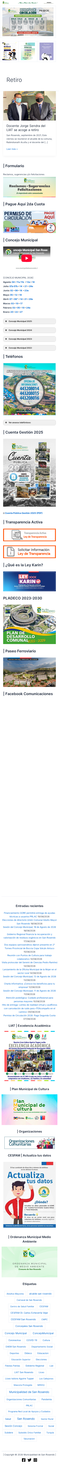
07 (10, 299)
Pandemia (47, 1399)
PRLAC (29, 1405)
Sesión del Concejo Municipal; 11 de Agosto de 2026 (29, 990)
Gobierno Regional (34, 1365)
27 (21, 312)
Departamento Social (42, 1346)
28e (31, 286)
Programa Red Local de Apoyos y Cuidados (29, 1411)
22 (16, 312)
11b (22, 282)
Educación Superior (21, 1359)
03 (12, 303)
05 (11, 295)
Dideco (28, 1353)
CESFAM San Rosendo (23, 1319)
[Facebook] (24, 1460)
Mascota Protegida (23, 1385)
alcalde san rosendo (40, 1293)
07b (16, 286)
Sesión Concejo (13, 1426)
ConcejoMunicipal (43, 1333)
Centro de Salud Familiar (22, 1306)
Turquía (50, 1432)
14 (21, 286)
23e (27, 290)
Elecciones (41, 1359)
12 (16, 295)
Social (51, 1426)
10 (17, 303)
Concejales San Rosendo (29, 1326)
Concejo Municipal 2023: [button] (20, 339)
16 (21, 290)
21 (26, 286)
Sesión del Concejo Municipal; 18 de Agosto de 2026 (29, 927)
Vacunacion (29, 1438)
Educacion (42, 1353)
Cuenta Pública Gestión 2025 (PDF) (24, 513)
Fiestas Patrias (12, 1365)
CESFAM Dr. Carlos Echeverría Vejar (29, 1312)
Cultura (46, 1340)
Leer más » (12, 149)
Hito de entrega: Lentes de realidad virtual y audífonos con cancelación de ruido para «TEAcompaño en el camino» (29, 1008)
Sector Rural (47, 1419)
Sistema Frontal (35, 1426)
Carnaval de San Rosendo (29, 1300)
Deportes (14, 1353)
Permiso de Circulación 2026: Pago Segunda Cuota (29, 1015)
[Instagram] (35, 1460)
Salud (8, 1419)
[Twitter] (29, 1460)
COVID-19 (31, 1340)
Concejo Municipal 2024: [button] (20, 330)
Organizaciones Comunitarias (21, 1399)
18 (33, 282)
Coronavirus (14, 1340)
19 (20, 295)
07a (11, 286)
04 (13, 282)
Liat (51, 1365)
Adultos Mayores (15, 1293)
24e (28, 307)
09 (16, 290)
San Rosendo (26, 1418)
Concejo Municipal (16, 1333)
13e (28, 282)
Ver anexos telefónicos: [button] (20, 422)
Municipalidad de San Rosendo (29, 1392)
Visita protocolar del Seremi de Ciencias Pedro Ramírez (29, 962)
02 (11, 290)
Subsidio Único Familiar (29, 1432)
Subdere (9, 1432)
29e (31, 299)
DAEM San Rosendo (16, 1346)
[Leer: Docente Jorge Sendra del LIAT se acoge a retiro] (29, 105)
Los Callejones (46, 1378)
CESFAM (43, 1306)
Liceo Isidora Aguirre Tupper (19, 1378)
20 (11, 312)
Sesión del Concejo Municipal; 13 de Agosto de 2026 (29, 976)
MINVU (41, 1385)
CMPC (44, 1319)
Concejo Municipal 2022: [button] (20, 348)
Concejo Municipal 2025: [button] (20, 321)
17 (21, 303)
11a (18, 282)
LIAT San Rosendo (23, 1372)
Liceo (41, 1372)
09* (16, 299)
